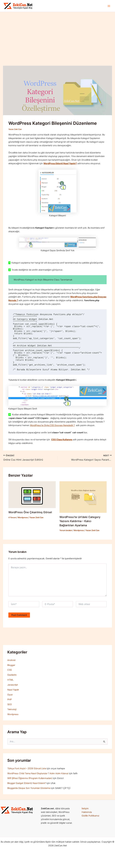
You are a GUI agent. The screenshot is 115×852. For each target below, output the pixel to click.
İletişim (85, 808)
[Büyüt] (29, 810)
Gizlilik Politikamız (90, 815)
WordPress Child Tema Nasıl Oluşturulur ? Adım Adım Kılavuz (37, 773)
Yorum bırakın (65, 530)
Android (11, 660)
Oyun (10, 694)
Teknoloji (11, 709)
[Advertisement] (57, 34)
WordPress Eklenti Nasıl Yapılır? (60, 163)
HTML (10, 679)
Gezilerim (12, 675)
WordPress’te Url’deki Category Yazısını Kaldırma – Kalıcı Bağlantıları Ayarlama (79, 521)
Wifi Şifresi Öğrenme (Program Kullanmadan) (29, 778)
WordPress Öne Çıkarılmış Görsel (30, 512)
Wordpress (23, 517)
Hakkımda (87, 812)
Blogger (11, 665)
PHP (9, 699)
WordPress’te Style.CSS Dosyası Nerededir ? (52, 425)
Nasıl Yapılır (13, 689)
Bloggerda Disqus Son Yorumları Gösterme (28, 788)
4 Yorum (12, 517)
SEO (9, 704)
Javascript (12, 684)
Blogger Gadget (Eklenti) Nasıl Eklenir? (26, 783)
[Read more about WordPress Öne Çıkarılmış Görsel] (32, 494)
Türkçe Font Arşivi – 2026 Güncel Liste (26, 768)
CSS (9, 670)
